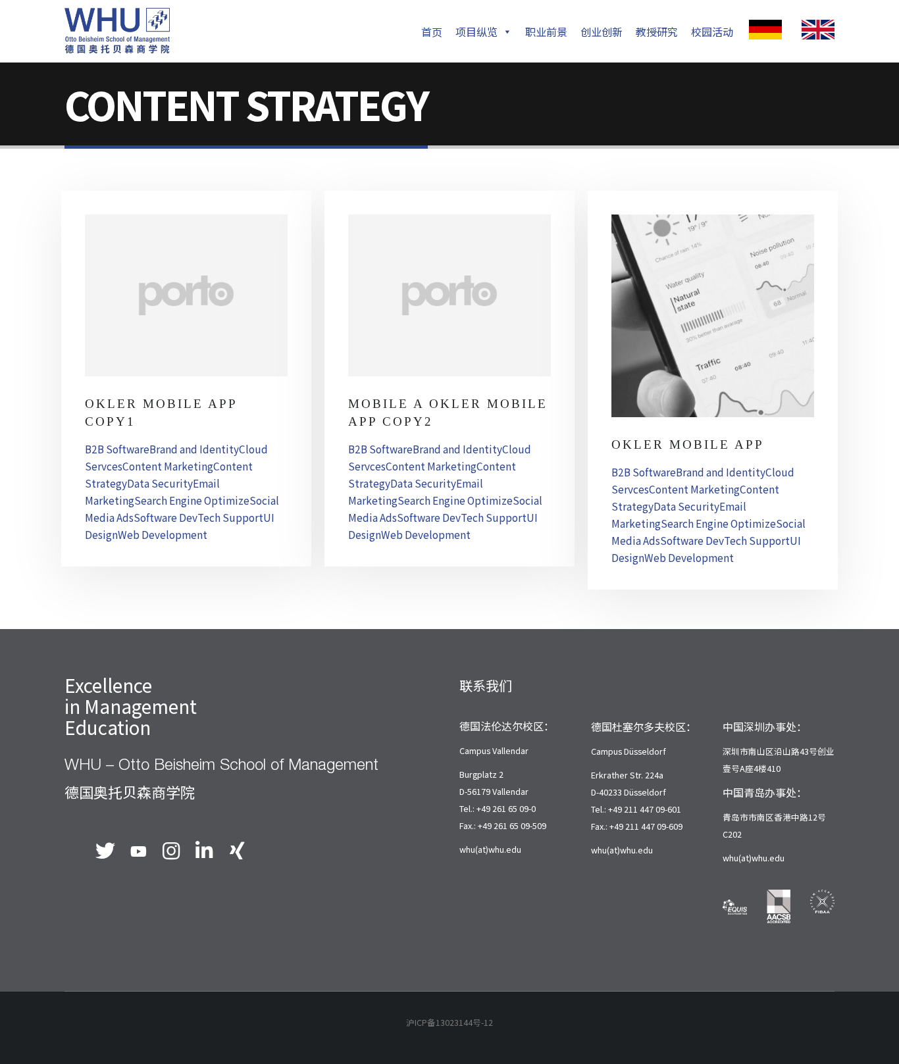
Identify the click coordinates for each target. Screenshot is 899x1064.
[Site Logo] (117, 31)
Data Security (160, 483)
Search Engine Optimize (191, 500)
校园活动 (712, 31)
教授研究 (657, 31)
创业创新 (601, 31)
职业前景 (546, 31)
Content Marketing (167, 466)
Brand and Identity (194, 449)
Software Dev (165, 517)
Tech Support (230, 517)
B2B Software (117, 449)
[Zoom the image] (765, 28)
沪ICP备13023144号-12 (449, 1022)
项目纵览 (476, 31)
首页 (431, 31)
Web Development (162, 534)
